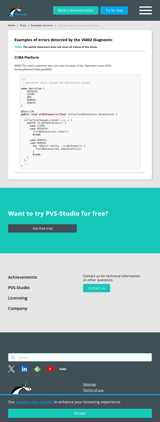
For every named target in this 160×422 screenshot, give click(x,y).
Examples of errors (42, 25)
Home (11, 25)
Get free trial (42, 228)
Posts (23, 25)
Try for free (114, 10)
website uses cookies (34, 401)
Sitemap (89, 384)
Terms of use (93, 390)
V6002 (18, 47)
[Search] (13, 357)
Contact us (96, 288)
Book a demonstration (75, 10)
